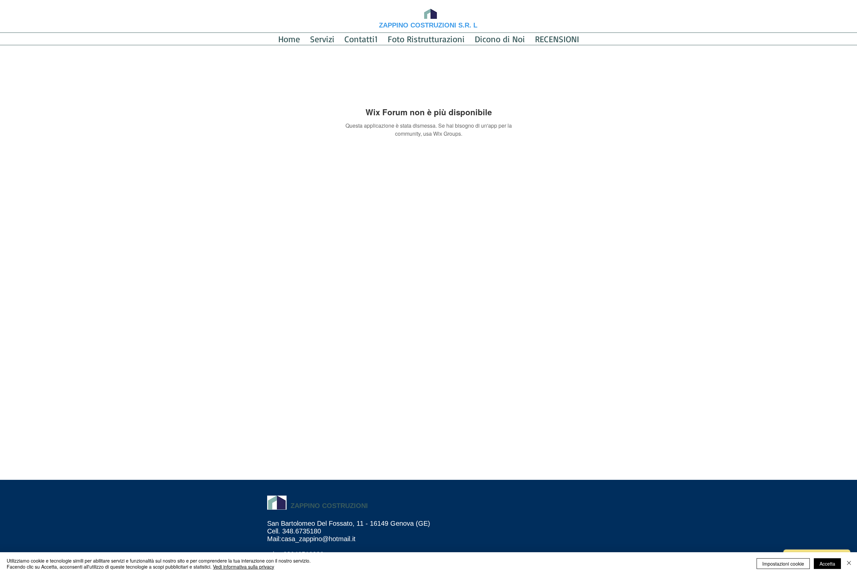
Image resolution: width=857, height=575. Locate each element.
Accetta (827, 563)
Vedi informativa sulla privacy (243, 566)
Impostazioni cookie (783, 563)
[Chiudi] (849, 564)
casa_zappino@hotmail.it (318, 538)
